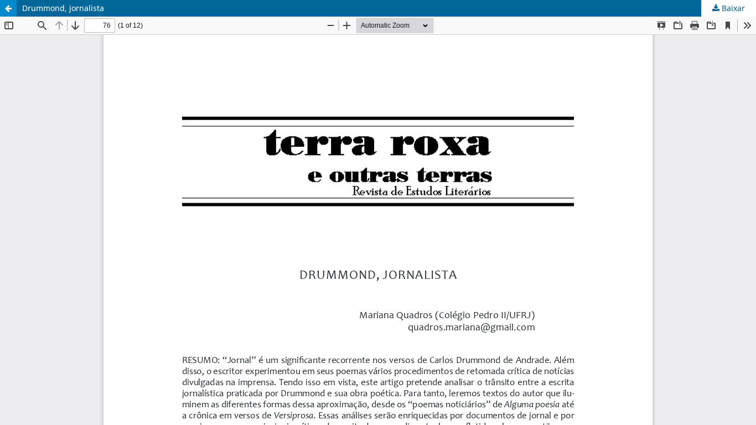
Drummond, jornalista (63, 8)
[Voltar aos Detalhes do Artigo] (8, 8)
